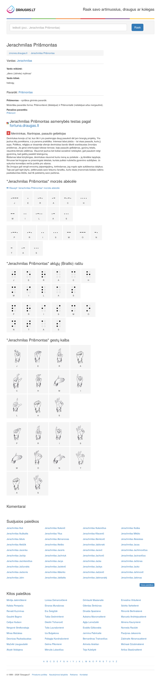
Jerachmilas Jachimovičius (134, 550)
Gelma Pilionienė (53, 644)
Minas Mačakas (14, 633)
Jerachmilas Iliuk (15, 528)
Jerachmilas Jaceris (54, 550)
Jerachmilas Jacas (130, 544)
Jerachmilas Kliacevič (93, 533)
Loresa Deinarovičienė (56, 600)
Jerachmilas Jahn (15, 577)
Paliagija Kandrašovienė (57, 638)
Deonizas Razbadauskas (19, 638)
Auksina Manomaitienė (94, 616)
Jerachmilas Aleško (54, 544)
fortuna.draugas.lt (24, 125)
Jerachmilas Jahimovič (132, 572)
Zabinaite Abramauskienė (134, 638)
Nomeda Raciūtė (129, 627)
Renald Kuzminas (15, 611)
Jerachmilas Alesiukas (132, 539)
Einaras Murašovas (54, 605)
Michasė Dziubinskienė (132, 644)
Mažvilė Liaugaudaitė (17, 644)
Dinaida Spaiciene (92, 611)
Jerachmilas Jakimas (131, 577)
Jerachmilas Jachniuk (55, 555)
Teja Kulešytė (89, 649)
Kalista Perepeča (15, 605)
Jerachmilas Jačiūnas (131, 561)
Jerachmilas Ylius (53, 533)
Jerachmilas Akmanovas (57, 539)
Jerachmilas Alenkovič (94, 539)
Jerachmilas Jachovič (93, 555)
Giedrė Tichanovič (54, 622)
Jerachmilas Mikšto (130, 533)
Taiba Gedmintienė (54, 616)
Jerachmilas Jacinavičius (133, 555)
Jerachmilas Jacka (92, 561)
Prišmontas (26, 92)
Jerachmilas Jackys (92, 566)
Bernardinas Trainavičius (95, 638)
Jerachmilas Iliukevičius (94, 528)
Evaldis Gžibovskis (92, 627)
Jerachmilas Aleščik (16, 544)
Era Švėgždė (51, 611)
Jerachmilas (24, 60)
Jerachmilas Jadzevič (93, 572)
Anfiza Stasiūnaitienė (131, 649)
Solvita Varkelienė (130, 605)
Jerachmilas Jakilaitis (55, 577)
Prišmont (11, 112)
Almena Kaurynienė (131, 622)
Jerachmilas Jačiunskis (18, 566)
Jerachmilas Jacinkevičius (19, 561)
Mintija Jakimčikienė (16, 600)
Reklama (74, 674)
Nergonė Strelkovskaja (18, 627)
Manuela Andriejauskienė (133, 616)
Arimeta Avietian (91, 644)
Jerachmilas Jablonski (94, 544)
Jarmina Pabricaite (92, 633)
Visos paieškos (147, 584)
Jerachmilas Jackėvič (55, 566)
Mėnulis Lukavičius (54, 649)
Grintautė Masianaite (93, 600)
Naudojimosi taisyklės (58, 674)
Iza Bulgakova (52, 633)
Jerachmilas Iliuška (130, 528)
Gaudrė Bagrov (14, 616)
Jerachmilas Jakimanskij (95, 577)
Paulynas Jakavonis (131, 633)
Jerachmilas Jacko (130, 566)
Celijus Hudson (14, 622)
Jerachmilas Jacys (54, 561)
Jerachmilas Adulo (16, 539)
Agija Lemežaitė (91, 622)
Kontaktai (84, 674)
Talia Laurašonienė (54, 627)
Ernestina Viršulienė (131, 600)
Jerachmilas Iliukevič (55, 528)
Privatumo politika (39, 674)
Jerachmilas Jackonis (17, 572)
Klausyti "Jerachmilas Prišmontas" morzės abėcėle (34, 187)
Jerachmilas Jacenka (17, 550)
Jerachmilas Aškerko (55, 572)
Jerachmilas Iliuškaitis (17, 533)
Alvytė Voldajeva (15, 649)
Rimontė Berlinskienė (131, 611)
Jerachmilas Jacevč (92, 550)
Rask (137, 27)
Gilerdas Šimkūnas (92, 605)
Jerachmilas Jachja (16, 555)
